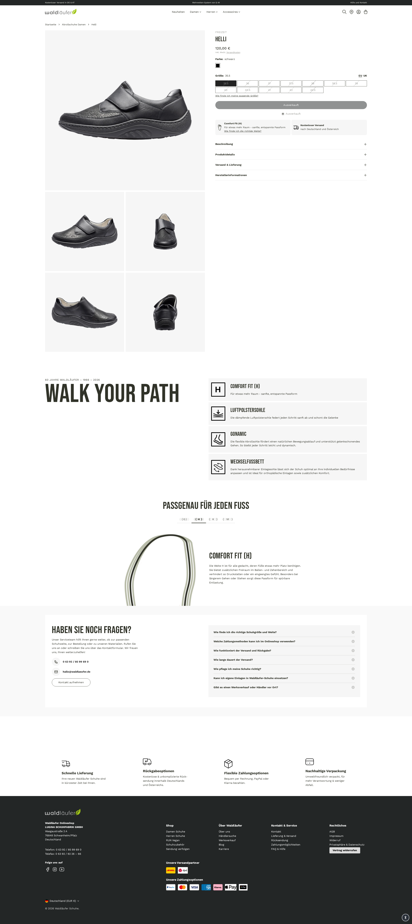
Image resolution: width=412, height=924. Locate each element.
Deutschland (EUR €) (63, 900)
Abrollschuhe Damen (74, 24)
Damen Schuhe (175, 831)
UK (365, 75)
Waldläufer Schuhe (67, 908)
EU (360, 75)
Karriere (224, 849)
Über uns (224, 831)
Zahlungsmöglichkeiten (285, 844)
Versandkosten (233, 52)
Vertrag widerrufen (345, 850)
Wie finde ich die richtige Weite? (243, 131)
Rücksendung (279, 840)
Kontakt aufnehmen (71, 682)
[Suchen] (344, 12)
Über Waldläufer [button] (230, 825)
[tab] (184, 520)
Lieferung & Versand (283, 835)
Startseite (50, 24)
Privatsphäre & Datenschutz (347, 844)
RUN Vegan (173, 840)
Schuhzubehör (175, 844)
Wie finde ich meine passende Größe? (236, 96)
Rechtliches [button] (337, 825)
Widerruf (334, 840)
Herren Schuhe (175, 835)
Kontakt (276, 831)
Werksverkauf (227, 840)
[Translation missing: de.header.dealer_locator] (351, 12)
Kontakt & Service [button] (284, 825)
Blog (221, 844)
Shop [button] (169, 825)
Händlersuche (227, 835)
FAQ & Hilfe (278, 849)
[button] (405, 917)
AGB (332, 831)
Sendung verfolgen (178, 849)
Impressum (336, 835)
